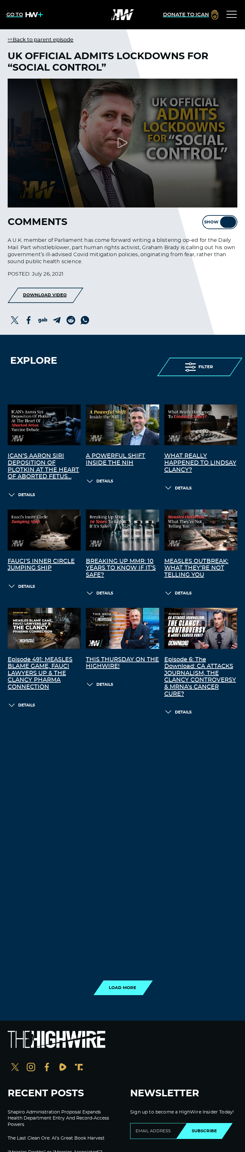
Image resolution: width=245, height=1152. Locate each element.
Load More (122, 988)
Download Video (45, 295)
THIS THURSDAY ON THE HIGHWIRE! (122, 663)
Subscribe (204, 1131)
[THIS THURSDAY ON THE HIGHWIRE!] (122, 628)
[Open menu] (232, 15)
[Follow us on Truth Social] (78, 1068)
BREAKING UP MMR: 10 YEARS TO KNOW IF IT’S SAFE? (121, 568)
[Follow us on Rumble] (63, 1068)
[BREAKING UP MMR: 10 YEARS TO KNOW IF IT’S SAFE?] (122, 530)
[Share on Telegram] (57, 320)
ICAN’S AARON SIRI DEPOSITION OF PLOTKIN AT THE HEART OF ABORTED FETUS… (43, 466)
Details (26, 495)
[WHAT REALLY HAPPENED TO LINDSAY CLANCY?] (200, 425)
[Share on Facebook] (29, 320)
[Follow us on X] (15, 1068)
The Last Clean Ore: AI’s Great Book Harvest (56, 1138)
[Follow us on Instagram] (31, 1068)
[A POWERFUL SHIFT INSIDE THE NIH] (122, 425)
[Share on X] (15, 320)
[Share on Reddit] (71, 320)
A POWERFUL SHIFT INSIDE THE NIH (115, 459)
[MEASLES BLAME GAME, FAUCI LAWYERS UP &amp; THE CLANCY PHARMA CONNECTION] (44, 628)
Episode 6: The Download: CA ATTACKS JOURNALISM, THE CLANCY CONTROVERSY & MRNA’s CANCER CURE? (200, 677)
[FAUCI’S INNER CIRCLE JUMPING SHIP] (44, 530)
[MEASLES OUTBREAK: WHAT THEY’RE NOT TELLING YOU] (200, 530)
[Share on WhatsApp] (85, 320)
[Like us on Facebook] (47, 1068)
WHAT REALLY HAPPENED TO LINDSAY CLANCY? (200, 463)
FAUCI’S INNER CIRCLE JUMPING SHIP (41, 564)
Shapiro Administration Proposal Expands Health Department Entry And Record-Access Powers (58, 1118)
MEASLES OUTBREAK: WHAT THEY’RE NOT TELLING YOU (196, 568)
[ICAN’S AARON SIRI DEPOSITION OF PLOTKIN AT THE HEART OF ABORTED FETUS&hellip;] (44, 425)
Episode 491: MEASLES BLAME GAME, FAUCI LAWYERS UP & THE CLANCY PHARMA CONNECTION (40, 673)
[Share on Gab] (43, 320)
